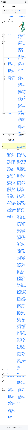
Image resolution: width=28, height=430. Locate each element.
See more (8, 418)
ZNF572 (21, 362)
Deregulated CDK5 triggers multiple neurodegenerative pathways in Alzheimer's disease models (22, 129)
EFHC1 (21, 203)
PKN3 (23, 271)
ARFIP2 (22, 157)
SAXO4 (22, 303)
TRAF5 (21, 334)
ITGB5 (20, 236)
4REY (18, 385)
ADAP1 (18, 152)
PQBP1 (21, 278)
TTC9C (21, 340)
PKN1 (20, 271)
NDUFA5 (23, 261)
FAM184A (22, 210)
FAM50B (22, 211)
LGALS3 (21, 245)
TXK (7, 210)
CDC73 (18, 183)
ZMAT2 (24, 355)
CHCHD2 (21, 188)
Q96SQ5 (8, 380)
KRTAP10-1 (13, 174)
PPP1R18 (23, 277)
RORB (8, 198)
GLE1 (18, 146)
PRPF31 (12, 197)
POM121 (18, 276)
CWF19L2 (19, 195)
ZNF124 (18, 357)
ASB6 (11, 152)
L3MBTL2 (18, 243)
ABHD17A (19, 150)
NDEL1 (18, 261)
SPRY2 (11, 201)
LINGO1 (23, 246)
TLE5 (21, 331)
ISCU (18, 236)
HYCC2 (21, 231)
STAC (24, 319)
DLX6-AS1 (22, 200)
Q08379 (23, 383)
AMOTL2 (18, 154)
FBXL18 (20, 214)
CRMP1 (22, 193)
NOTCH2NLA (9, 193)
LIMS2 (18, 246)
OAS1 (20, 265)
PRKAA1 (21, 279)
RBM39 (21, 293)
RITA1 (20, 297)
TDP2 (23, 327)
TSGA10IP (19, 338)
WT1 (24, 348)
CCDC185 (22, 176)
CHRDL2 (11, 157)
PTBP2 (21, 284)
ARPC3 (21, 161)
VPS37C (21, 347)
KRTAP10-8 (9, 180)
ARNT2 (18, 161)
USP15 (24, 345)
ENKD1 (24, 204)
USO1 (21, 345)
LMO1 (21, 248)
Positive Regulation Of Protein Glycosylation (21, 102)
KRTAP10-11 (9, 176)
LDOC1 (12, 184)
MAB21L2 (22, 250)
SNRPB (18, 313)
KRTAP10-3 (9, 177)
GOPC (12, 163)
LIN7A (21, 246)
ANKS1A (24, 156)
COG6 (22, 190)
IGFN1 (23, 232)
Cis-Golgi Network (21, 40)
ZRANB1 (11, 217)
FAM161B (19, 210)
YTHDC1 (23, 350)
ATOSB (18, 162)
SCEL (21, 304)
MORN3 (18, 257)
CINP (23, 189)
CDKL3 (21, 184)
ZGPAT (8, 213)
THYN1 (18, 331)
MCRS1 (18, 253)
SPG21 (22, 318)
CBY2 (18, 173)
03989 (18, 373)
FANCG (22, 213)
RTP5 (21, 300)
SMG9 (18, 312)
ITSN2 (18, 237)
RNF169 (18, 298)
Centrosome (20, 391)
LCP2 (23, 244)
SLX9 (18, 310)
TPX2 (23, 332)
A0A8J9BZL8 (19, 383)
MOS (21, 257)
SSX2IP (11, 202)
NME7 (18, 263)
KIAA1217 (19, 239)
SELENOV (23, 305)
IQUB (23, 235)
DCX (23, 196)
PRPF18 (18, 282)
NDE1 (23, 259)
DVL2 (20, 202)
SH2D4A (20, 306)
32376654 (20, 135)
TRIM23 (13, 205)
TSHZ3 (18, 339)
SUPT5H (21, 323)
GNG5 (24, 222)
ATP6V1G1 (19, 164)
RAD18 (21, 290)
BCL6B (18, 168)
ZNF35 (24, 358)
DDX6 (18, 197)
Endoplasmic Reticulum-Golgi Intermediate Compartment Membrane (21, 53)
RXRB (18, 301)
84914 (8, 369)
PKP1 (18, 272)
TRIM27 (8, 207)
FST (10, 162)
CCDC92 (18, 180)
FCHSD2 (8, 161)
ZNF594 (18, 365)
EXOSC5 (18, 208)
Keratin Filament (11, 390)
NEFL (24, 262)
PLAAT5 (18, 273)
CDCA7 (20, 145)
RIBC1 (23, 296)
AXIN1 (18, 166)
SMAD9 (8, 200)
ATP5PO (21, 162)
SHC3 (18, 309)
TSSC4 (21, 339)
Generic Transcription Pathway (10, 115)
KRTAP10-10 (9, 175)
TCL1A (21, 327)
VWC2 (13, 210)
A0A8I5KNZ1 (19, 380)
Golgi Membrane (21, 35)
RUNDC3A (11, 198)
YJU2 (20, 350)
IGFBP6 (11, 167)
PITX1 (18, 271)
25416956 (18, 10)
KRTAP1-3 (9, 174)
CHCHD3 (18, 189)
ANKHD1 (22, 154)
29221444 (13, 140)
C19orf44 (22, 169)
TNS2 (14, 204)
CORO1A (18, 191)
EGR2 (24, 203)
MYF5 (8, 190)
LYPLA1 (23, 249)
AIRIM (23, 152)
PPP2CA (18, 278)
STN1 (21, 321)
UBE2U (18, 344)
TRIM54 (8, 209)
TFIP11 (8, 204)
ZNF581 (18, 364)
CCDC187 (19, 177)
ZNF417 (8, 215)
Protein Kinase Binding (21, 61)
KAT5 (18, 238)
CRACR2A (19, 193)
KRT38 (13, 172)
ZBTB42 (18, 352)
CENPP (21, 186)
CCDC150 (22, 175)
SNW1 (24, 314)
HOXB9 (23, 230)
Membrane (20, 43)
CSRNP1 (8, 159)
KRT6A (21, 241)
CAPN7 (24, 170)
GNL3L (18, 223)
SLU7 (24, 309)
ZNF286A (8, 214)
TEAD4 (18, 328)
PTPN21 (21, 285)
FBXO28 (24, 214)
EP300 (21, 205)
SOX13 (14, 200)
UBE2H (21, 342)
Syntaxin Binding (21, 63)
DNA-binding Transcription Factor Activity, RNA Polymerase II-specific (11, 67)
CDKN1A (18, 186)
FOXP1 (21, 216)
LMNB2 (18, 248)
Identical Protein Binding (21, 65)
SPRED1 (8, 201)
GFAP (18, 221)
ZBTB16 (18, 351)
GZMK (18, 229)
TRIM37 (8, 208)
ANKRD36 (23, 155)
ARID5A (18, 160)
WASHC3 (18, 348)
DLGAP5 (18, 200)
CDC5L (21, 182)
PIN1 (25, 270)
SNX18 (18, 316)
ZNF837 (8, 217)
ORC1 (18, 266)
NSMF (18, 264)
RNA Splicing (20, 398)
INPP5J (18, 235)
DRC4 (23, 201)
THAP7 (24, 330)
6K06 (25, 385)
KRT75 (21, 242)
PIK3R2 (18, 270)
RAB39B (22, 289)
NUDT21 (24, 264)
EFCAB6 (18, 203)
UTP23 (24, 346)
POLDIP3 (18, 275)
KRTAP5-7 (13, 183)
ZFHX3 (21, 353)
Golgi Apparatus (21, 38)
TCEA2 (20, 326)
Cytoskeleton (20, 41)
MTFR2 (18, 258)
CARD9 (11, 154)
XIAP (18, 350)
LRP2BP (8, 187)
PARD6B (18, 268)
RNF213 (21, 298)
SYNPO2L (19, 324)
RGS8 (23, 294)
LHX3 (8, 186)
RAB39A (18, 289)
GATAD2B (19, 220)
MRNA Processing (21, 397)
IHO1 (18, 234)
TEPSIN (21, 328)
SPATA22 (18, 318)
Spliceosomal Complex (20, 394)
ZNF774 (8, 216)
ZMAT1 (21, 355)
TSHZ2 (22, 338)
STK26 (18, 321)
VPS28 (18, 347)
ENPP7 (18, 205)
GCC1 (22, 220)
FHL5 (14, 161)
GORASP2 (19, 224)
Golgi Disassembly (21, 106)
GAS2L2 (18, 218)
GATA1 (21, 218)
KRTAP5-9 (9, 184)
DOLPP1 (24, 145)
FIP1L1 (18, 215)
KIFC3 (22, 239)
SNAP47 (21, 312)
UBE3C (21, 344)
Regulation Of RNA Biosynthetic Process (11, 416)
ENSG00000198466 (10, 376)
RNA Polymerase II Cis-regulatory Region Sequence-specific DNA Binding (11, 61)
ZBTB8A (11, 211)
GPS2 (21, 225)
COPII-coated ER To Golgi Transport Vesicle (22, 46)
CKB (18, 190)
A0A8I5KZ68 (19, 381)
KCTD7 (12, 170)
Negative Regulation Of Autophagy (22, 91)
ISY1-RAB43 (11, 169)
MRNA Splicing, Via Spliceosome (21, 400)
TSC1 (11, 209)
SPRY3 (8, 202)
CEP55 (18, 187)
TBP (17, 326)
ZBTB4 (21, 351)
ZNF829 (11, 216)
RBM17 (20, 292)
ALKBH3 (22, 153)
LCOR (21, 244)
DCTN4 (20, 196)
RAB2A (24, 286)
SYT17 (22, 324)
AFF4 (21, 152)
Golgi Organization (21, 85)
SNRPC (18, 314)
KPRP (8, 172)
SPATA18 (18, 317)
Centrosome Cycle (21, 86)
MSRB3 (23, 257)
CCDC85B (8, 156)
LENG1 (18, 245)
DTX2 (18, 202)
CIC (21, 189)
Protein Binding (11, 71)
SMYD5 (11, 200)
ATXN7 (22, 164)
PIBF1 (21, 269)
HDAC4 (24, 229)
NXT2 (18, 265)
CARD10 (8, 154)
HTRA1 (18, 231)
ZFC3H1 (18, 353)
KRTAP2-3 (13, 182)
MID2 (8, 189)
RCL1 (18, 294)
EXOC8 (21, 207)
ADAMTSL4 (9, 150)
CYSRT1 (12, 159)
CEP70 (8, 157)
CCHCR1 (22, 180)
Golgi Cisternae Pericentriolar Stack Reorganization (21, 115)
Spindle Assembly (21, 96)
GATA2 (24, 218)
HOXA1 (11, 166)
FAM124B (19, 209)
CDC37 (18, 182)
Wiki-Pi (3, 2)
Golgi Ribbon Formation (20, 105)
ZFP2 (24, 353)
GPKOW (18, 225)
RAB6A (18, 290)
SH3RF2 (22, 307)
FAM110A (22, 208)
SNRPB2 (21, 313)
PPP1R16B (19, 277)
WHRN (22, 348)
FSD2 (8, 162)
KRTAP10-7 (9, 179)
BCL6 (24, 167)
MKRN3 (10, 189)
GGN (23, 221)
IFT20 (18, 232)
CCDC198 (22, 177)
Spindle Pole (20, 36)
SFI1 (18, 306)
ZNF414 (21, 359)
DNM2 (20, 201)
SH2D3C (18, 147)
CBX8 (23, 172)
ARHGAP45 (19, 159)
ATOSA (24, 161)
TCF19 (18, 327)
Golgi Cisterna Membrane (20, 49)
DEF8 (8, 160)
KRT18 (18, 241)
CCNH (20, 181)
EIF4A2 (21, 204)
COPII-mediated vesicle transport (21, 121)
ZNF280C (18, 358)
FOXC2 (18, 216)
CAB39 (21, 170)
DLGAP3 (20, 198)
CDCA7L (21, 183)
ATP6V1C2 (19, 163)
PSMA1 (21, 283)
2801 (18, 369)
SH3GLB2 (19, 307)
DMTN (18, 201)
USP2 (18, 346)
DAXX (18, 196)
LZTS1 (11, 187)
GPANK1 (23, 224)
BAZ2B (18, 167)
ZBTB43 (8, 211)
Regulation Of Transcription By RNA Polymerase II (11, 81)
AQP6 (12, 150)
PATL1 (21, 268)
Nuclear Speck (21, 396)
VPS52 (10, 210)
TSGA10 (14, 209)
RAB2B (18, 287)
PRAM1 (18, 279)
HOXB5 (20, 230)
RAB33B (21, 287)
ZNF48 (24, 360)
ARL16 (21, 160)
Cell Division (20, 99)
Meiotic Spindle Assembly (21, 108)
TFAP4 (18, 330)
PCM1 (24, 268)
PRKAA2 (18, 280)
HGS (18, 230)
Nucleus (9, 34)
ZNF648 (21, 365)
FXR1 (24, 216)
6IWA (22, 385)
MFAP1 (21, 253)
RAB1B (21, 286)
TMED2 (23, 331)
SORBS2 (21, 316)
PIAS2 (18, 269)
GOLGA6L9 (9, 163)
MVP (21, 258)
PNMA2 (11, 195)
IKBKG (8, 168)
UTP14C (20, 346)
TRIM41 (11, 208)
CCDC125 (8, 155)
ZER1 (21, 147)
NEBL (18, 262)
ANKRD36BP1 (19, 156)
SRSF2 (18, 319)
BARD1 (24, 166)
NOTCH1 (23, 263)
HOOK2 (8, 166)
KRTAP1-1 (11, 173)
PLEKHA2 (22, 273)
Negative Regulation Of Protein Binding (22, 94)
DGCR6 (23, 197)
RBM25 (18, 293)
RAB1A (18, 286)
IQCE (21, 235)
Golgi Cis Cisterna (21, 34)
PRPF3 (21, 282)
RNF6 (21, 299)
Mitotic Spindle (21, 56)
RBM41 (24, 293)
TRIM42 (21, 335)
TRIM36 (11, 207)
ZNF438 (21, 360)
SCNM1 (23, 304)
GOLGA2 (21, 16)
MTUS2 (13, 189)
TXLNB (18, 342)
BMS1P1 (21, 168)
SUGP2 (18, 323)
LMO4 (20, 249)
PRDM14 (11, 196)
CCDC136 (12, 155)
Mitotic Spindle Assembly (21, 110)
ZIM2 (11, 213)
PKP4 (23, 272)
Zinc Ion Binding (11, 72)
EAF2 (22, 202)
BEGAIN (8, 153)
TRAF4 (18, 334)
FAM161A (22, 209)
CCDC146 (19, 175)
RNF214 (18, 299)
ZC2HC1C (22, 352)
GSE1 (21, 227)
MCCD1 (8, 188)
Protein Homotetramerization (22, 98)
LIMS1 (10, 186)
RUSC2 (23, 300)
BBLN (18, 145)
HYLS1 (24, 231)
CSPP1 (18, 194)
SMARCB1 (21, 310)
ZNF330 (11, 214)
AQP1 (20, 157)
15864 (8, 373)
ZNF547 (11, 215)
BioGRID (9, 12)
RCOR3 (20, 294)
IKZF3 (13, 168)
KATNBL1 (8, 170)
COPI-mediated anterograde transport (21, 124)
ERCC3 (24, 205)
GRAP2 (24, 225)
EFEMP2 (13, 160)
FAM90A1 (19, 213)
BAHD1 (21, 166)
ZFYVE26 (19, 354)
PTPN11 (18, 285)
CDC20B (23, 181)
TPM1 (18, 332)
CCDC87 (22, 179)
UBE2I (24, 342)
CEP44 (12, 156)
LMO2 (23, 248)
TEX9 (24, 328)
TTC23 (18, 340)
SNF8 (24, 312)
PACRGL (21, 266)
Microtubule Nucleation (20, 84)
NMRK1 (20, 146)
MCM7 (24, 252)
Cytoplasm (20, 37)
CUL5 (24, 194)
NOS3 (20, 263)
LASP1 (22, 243)
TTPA (23, 340)
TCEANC (23, 326)
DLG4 (18, 198)
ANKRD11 (19, 155)
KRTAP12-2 (9, 181)
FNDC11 (21, 215)
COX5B (22, 191)
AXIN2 (13, 152)
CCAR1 (20, 173)
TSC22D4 (18, 337)
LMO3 (13, 186)
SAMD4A (21, 301)
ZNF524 (18, 362)
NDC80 (20, 259)
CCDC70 (18, 179)
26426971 (20, 138)
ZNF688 (18, 366)
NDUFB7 (8, 191)
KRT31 (10, 172)
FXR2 (18, 217)
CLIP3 (20, 190)
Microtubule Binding (21, 59)
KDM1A (20, 238)
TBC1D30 (23, 325)
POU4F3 (22, 276)
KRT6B (24, 241)
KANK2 (20, 237)
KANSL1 (24, 237)
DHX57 (10, 160)
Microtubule (20, 42)
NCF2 (18, 259)
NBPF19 (10, 190)
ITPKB (23, 236)
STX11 (14, 202)
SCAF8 (18, 304)
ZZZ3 (21, 367)
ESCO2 (18, 207)
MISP (18, 255)
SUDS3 (23, 321)
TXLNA (22, 341)
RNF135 (23, 297)
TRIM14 (24, 334)
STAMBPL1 (19, 320)
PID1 (23, 269)
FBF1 (18, 214)
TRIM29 (18, 335)
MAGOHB (22, 251)
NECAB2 (21, 262)
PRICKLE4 (9, 197)
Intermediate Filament (10, 389)
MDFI (11, 188)
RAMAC (24, 290)
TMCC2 (11, 204)
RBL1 (18, 292)
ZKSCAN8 (14, 213)
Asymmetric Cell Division (21, 88)
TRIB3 (11, 205)
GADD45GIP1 (21, 217)
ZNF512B (22, 361)
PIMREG (21, 270)
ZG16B (22, 354)
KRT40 (8, 173)
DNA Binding (10, 70)
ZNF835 (18, 367)
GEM (24, 220)
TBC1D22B (19, 325)
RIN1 (18, 297)
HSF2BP (8, 167)
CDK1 (24, 183)
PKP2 (20, 272)
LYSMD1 (18, 250)
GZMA (22, 228)
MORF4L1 (19, 256)
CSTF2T (21, 194)
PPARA (8, 196)
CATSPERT (19, 172)
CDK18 (18, 184)
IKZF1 (11, 168)
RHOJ (21, 296)
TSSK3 (24, 339)
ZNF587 (11, 16)
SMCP (22, 311)
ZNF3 (22, 358)
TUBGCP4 (19, 341)
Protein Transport (21, 92)
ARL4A (24, 160)
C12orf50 (18, 169)
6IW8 (20, 385)
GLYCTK (18, 222)
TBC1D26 (8, 203)
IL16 (22, 234)
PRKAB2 (22, 280)
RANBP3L (22, 291)
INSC (8, 169)
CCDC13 (22, 174)
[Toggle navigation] (25, 2)
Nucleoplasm (20, 390)
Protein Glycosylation (20, 77)
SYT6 (25, 324)
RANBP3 (18, 291)
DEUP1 (20, 197)
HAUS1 (21, 229)
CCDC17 (18, 176)
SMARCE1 (19, 311)
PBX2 (8, 194)
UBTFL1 (18, 345)
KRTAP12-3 (9, 182)
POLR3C (22, 275)
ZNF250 (21, 357)
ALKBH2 (18, 153)
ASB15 (8, 152)
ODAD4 (23, 265)
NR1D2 (13, 193)
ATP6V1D (23, 163)
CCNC (18, 181)
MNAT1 (20, 255)
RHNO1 (18, 296)
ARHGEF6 (24, 159)
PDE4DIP (11, 194)
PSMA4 (18, 284)
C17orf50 (12, 153)
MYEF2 (23, 258)
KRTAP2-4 (9, 183)
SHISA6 (20, 309)
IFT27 (20, 232)
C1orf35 (18, 170)
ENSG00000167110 (20, 376)
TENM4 (14, 203)
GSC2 (8, 164)
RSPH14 (24, 299)
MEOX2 (13, 188)
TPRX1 (20, 332)
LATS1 (18, 244)
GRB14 (18, 227)
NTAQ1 (20, 264)
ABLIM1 (22, 150)
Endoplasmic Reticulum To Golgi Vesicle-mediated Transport (21, 80)
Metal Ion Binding (11, 73)
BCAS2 (21, 167)
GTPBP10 (19, 228)
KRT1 (25, 239)
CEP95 (18, 188)
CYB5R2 (22, 195)
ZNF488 (18, 361)
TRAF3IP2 (22, 333)
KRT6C (18, 242)
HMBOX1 (11, 164)
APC (18, 157)
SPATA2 (22, 317)
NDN (20, 261)
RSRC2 (18, 300)
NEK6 (11, 191)
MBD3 (18, 252)
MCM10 (20, 252)
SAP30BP (19, 303)
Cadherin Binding (21, 66)
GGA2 (20, 221)
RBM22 (23, 292)
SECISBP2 (19, 305)
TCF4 (12, 203)
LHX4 (24, 245)
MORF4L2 (23, 256)
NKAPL (14, 191)
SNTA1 (21, 314)
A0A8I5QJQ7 (19, 382)
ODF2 (23, 146)
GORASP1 (22, 223)
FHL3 (11, 161)
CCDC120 (19, 174)
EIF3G (18, 204)
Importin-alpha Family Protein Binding (20, 69)
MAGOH (18, 251)
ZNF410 (18, 359)
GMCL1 (21, 222)
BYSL (24, 168)
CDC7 (24, 182)
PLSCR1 (8, 195)
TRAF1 (8, 205)
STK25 (22, 320)
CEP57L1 (21, 187)
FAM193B (19, 211)
